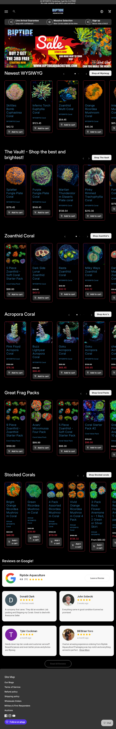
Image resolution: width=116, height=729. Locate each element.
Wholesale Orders (13, 701)
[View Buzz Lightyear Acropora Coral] (41, 332)
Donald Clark (27, 596)
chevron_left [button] (63, 74)
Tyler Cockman (28, 631)
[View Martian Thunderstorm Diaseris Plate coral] (68, 175)
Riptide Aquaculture (32, 575)
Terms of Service (12, 687)
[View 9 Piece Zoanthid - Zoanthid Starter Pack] (15, 410)
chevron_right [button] (86, 74)
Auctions (9, 710)
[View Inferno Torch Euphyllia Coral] (41, 91)
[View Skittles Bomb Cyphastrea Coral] (15, 91)
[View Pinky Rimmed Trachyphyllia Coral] (94, 175)
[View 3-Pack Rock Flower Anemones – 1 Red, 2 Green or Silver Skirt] (98, 490)
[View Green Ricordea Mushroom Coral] (34, 490)
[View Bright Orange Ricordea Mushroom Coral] (13, 490)
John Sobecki (85, 596)
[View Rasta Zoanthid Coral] (68, 254)
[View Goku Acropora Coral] (68, 332)
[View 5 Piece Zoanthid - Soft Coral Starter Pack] (15, 254)
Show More (84, 650)
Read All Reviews (60, 664)
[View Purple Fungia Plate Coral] (41, 175)
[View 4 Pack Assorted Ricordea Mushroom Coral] (55, 490)
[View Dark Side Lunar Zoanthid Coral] (41, 254)
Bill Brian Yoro (85, 631)
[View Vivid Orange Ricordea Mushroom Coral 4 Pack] (76, 490)
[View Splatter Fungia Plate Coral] (15, 175)
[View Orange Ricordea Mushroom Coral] (94, 91)
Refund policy (11, 691)
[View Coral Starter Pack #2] (94, 410)
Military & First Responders (17, 705)
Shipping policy (12, 696)
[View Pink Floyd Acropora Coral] (15, 332)
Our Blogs (9, 682)
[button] (75, 73)
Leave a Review (100, 579)
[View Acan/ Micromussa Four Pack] (41, 410)
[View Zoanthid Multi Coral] (68, 91)
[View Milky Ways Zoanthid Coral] (94, 254)
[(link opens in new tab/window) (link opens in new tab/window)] (58, 47)
